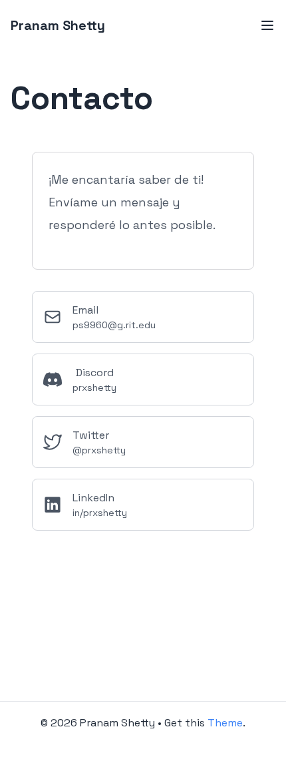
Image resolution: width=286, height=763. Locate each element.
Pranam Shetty (58, 25)
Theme (225, 723)
